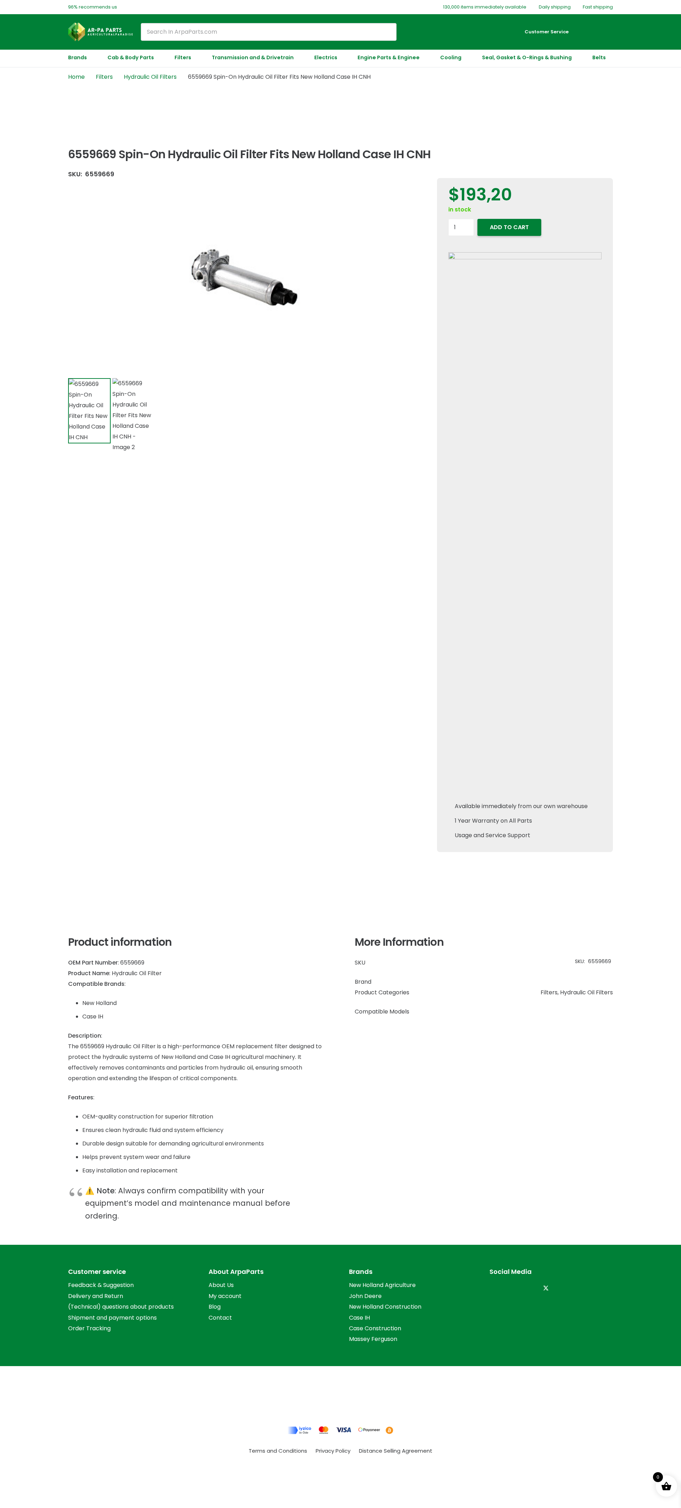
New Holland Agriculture (382, 1285)
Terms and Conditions (278, 1450)
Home (76, 77)
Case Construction (375, 1328)
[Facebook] (529, 1288)
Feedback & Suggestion (101, 1285)
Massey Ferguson (373, 1339)
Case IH (359, 1318)
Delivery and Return (95, 1296)
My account (225, 1296)
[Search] (386, 32)
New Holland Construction (385, 1307)
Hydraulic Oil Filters (150, 77)
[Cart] (603, 32)
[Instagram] (496, 1288)
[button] (90, 57)
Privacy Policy (333, 1450)
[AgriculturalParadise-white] (100, 32)
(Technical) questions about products (121, 1307)
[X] (546, 1288)
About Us (221, 1285)
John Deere (365, 1296)
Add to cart (509, 227)
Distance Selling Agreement (395, 1450)
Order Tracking (89, 1328)
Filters (104, 77)
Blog (215, 1307)
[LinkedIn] (513, 1288)
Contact (220, 1318)
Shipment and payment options (112, 1318)
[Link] (584, 32)
